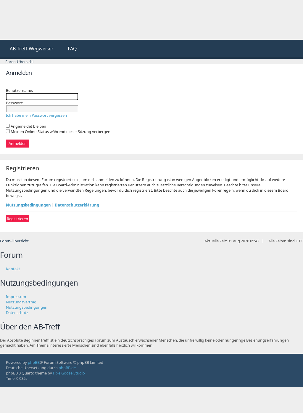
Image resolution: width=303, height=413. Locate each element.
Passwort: (14, 102)
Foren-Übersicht (14, 241)
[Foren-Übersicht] (44, 20)
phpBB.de (67, 367)
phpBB (34, 362)
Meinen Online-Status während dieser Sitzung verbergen (60, 131)
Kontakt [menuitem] (13, 268)
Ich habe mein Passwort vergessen (36, 115)
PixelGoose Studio (69, 373)
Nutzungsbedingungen (28, 205)
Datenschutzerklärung (77, 205)
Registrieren (17, 218)
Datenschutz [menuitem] (17, 312)
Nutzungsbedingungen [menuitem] (26, 307)
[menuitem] (29, 49)
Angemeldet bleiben (28, 126)
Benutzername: (19, 90)
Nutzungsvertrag (21, 302)
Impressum (16, 296)
